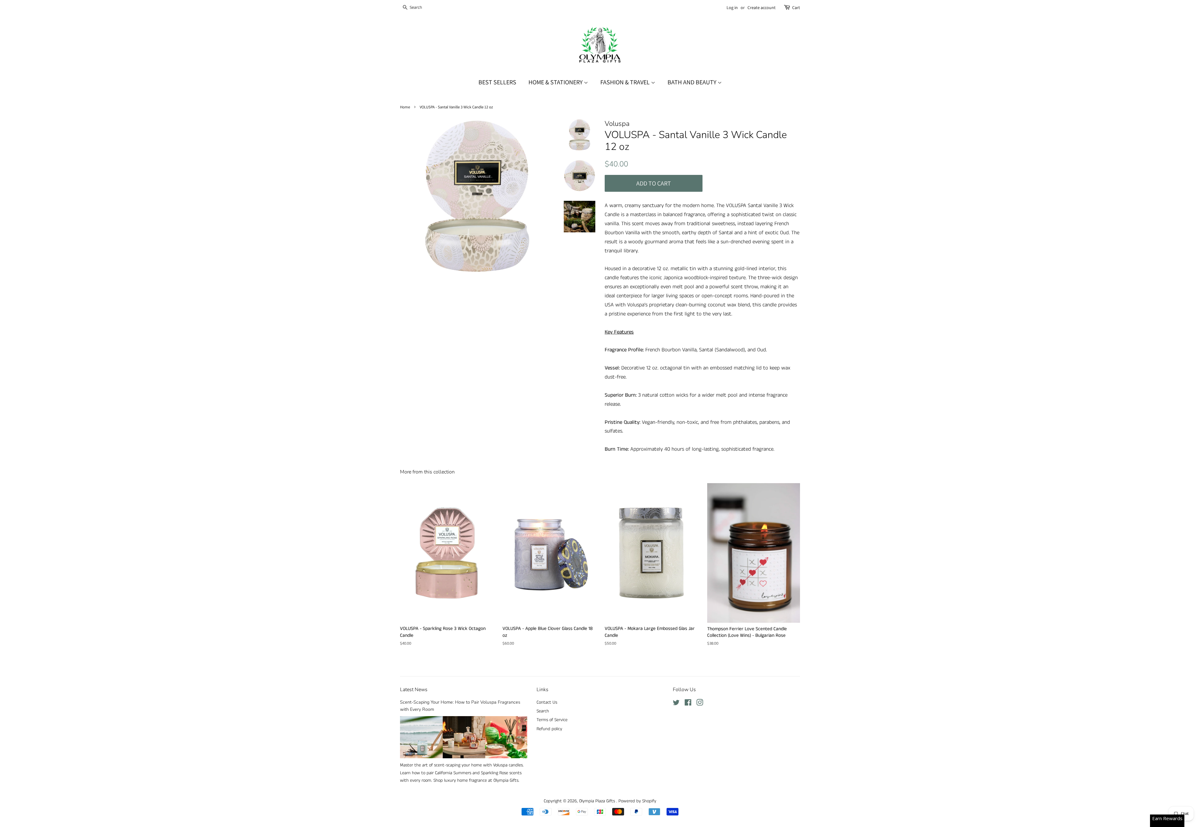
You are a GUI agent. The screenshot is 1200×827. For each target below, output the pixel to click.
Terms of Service (552, 720)
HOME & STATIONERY (556, 82)
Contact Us (547, 702)
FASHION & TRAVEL (625, 82)
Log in (732, 7)
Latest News (414, 689)
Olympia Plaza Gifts (597, 801)
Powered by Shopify (637, 801)
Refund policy (549, 729)
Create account (762, 7)
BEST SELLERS (497, 82)
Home (405, 107)
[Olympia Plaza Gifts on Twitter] (676, 704)
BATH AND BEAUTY (693, 82)
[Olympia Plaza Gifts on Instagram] (699, 704)
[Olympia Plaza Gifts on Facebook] (688, 704)
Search (543, 711)
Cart (796, 7)
